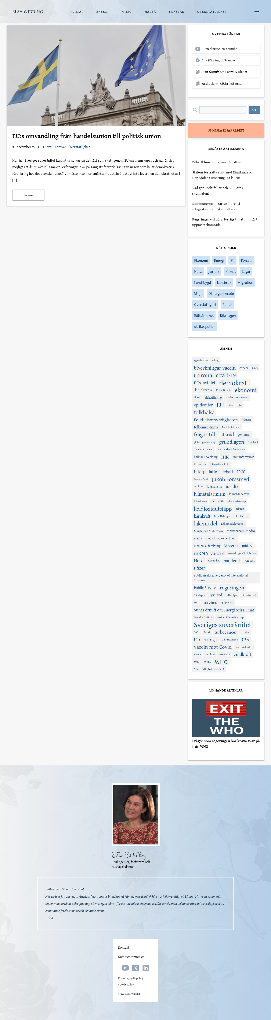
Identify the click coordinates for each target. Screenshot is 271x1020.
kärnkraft (202, 516)
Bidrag (215, 360)
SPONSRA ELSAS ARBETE (226, 130)
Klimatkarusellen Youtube (219, 48)
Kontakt (123, 947)
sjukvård (208, 602)
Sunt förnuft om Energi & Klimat (224, 71)
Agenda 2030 (201, 360)
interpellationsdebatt (213, 471)
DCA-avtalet (205, 382)
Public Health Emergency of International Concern (221, 577)
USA (245, 639)
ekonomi (246, 390)
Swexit (207, 632)
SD (195, 602)
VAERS (197, 654)
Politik (228, 304)
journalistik (214, 486)
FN (239, 404)
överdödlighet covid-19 (209, 669)
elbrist (197, 397)
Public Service (205, 587)
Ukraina (245, 632)
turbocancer (225, 632)
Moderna (231, 546)
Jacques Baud (201, 479)
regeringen (232, 587)
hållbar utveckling (205, 457)
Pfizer (199, 567)
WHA (207, 662)
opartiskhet (213, 560)
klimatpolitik (217, 501)
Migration (245, 282)
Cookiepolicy (126, 984)
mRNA (247, 546)
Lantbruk (224, 282)
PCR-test (249, 560)
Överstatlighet (79, 146)
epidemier (203, 405)
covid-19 (226, 375)
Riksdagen (228, 315)
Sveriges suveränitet (222, 624)
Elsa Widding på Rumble (218, 60)
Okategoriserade (221, 293)
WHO (221, 661)
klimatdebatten (239, 494)
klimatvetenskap (237, 501)
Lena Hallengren (223, 516)
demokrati (234, 382)
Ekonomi (201, 260)
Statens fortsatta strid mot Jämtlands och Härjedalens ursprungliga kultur (223, 174)
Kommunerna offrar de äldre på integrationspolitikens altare (216, 206)
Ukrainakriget (206, 639)
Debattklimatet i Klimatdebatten (216, 162)
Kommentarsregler (131, 956)
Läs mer (28, 195)
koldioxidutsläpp (213, 508)
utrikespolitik (205, 326)
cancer (243, 368)
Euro (230, 405)
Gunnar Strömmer (204, 449)
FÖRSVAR (176, 11)
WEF (197, 661)
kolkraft (240, 508)
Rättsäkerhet (204, 315)
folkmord (246, 419)
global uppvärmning (204, 442)
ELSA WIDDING (27, 11)
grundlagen (231, 441)
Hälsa (198, 271)
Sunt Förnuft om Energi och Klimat (224, 610)
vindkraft (243, 654)
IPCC (241, 471)
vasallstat (210, 654)
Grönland (253, 442)
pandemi (232, 560)
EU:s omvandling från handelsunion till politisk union (86, 135)
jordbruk (198, 486)
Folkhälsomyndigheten (216, 419)
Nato (199, 560)
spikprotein (227, 602)
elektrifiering (213, 397)
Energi (48, 146)
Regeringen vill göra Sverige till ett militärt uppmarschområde (224, 221)
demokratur (203, 390)
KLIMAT (77, 11)
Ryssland (215, 594)
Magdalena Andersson (208, 531)
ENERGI (102, 11)
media (198, 538)
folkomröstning (206, 427)
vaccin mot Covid (213, 646)
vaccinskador (244, 647)
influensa (200, 464)
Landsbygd (202, 282)
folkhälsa (204, 412)
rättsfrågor (232, 595)
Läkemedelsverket (233, 523)
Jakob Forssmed (230, 478)
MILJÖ (127, 11)
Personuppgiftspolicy (131, 978)
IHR (225, 456)
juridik (214, 271)
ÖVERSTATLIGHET (212, 11)
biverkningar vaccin (215, 367)
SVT (197, 632)
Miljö (198, 293)
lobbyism (242, 516)
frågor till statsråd (214, 434)
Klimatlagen (200, 501)
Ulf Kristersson (230, 639)
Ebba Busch (223, 390)
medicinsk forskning (207, 545)
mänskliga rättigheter (242, 553)
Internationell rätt (220, 464)
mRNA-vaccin (209, 553)
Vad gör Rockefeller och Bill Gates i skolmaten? (218, 190)
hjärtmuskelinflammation (231, 449)
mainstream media (241, 530)
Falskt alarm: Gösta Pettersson (222, 83)
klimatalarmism (209, 493)
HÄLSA (150, 11)
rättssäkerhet (249, 595)
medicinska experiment (221, 538)
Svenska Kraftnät (203, 617)
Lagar (246, 271)
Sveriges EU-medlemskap (229, 617)
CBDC (255, 368)
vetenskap (224, 654)
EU (232, 260)
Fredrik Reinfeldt (231, 427)
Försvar (61, 146)
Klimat (230, 271)
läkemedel (205, 523)
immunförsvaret (243, 457)
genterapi (244, 434)
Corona (203, 375)
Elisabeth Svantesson (236, 397)
